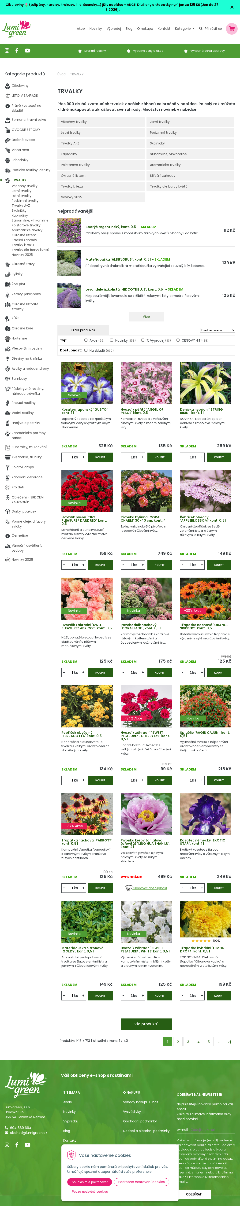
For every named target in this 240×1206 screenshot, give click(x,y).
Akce (81, 28)
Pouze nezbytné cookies (90, 1191)
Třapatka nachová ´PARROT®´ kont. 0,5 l (86, 842)
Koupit (100, 457)
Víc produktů (146, 1024)
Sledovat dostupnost (149, 888)
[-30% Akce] (205, 605)
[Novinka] (87, 389)
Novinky (96, 28)
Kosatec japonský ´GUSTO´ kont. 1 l (84, 411)
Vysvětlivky (132, 1111)
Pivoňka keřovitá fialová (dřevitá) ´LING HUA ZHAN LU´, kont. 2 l (145, 843)
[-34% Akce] (146, 712)
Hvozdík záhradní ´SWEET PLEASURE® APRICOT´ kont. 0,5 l (86, 628)
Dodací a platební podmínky (146, 1131)
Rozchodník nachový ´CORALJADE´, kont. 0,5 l (141, 627)
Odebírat (194, 1194)
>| (229, 1042)
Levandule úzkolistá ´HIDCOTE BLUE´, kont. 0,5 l (125, 289)
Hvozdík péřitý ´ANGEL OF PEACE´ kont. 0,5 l (142, 411)
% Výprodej (158, 340)
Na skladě (102, 350)
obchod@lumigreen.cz (28, 1132)
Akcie (67, 1102)
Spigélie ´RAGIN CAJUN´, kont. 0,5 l (205, 734)
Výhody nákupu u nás (140, 1102)
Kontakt (69, 1140)
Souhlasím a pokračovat (90, 1182)
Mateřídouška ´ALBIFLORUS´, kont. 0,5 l (118, 259)
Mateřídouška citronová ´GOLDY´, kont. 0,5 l (82, 950)
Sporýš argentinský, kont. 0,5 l (112, 227)
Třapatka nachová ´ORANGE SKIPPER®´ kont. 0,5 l (204, 627)
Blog (66, 1131)
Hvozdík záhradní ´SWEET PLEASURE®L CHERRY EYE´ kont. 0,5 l (145, 735)
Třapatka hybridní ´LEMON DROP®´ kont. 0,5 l (202, 950)
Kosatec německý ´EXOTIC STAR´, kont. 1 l (202, 842)
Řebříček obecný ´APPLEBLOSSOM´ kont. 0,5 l (203, 519)
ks (76, 457)
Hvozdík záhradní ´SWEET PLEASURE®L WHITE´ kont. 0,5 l (145, 950)
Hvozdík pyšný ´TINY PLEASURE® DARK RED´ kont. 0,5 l (84, 520)
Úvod (61, 74)
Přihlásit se (213, 28)
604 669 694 (20, 1127)
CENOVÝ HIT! (195, 340)
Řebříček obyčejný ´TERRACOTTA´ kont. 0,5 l (82, 734)
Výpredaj (70, 1121)
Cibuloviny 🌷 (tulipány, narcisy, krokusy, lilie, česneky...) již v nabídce (64, 4)
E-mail (182, 1129)
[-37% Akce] (87, 820)
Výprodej (114, 28)
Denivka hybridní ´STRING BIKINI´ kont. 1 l (201, 411)
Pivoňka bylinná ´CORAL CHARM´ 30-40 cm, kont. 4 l (144, 519)
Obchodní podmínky (140, 1121)
